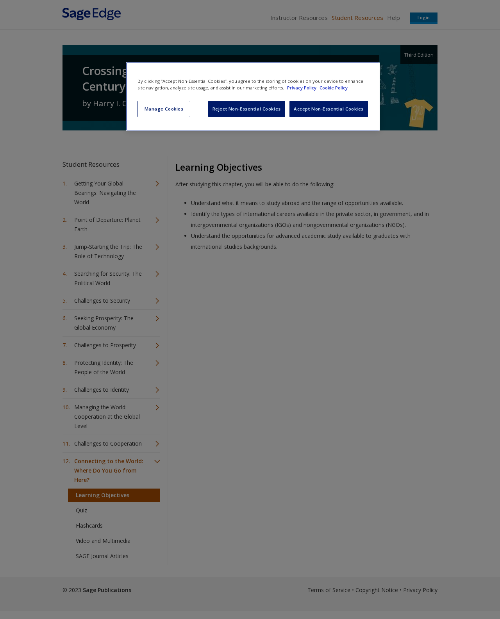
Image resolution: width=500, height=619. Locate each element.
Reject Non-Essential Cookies (246, 109)
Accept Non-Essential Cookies (329, 109)
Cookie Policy (334, 88)
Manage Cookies (164, 109)
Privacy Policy (302, 88)
